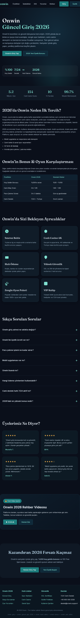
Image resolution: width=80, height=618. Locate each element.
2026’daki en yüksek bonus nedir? (17, 401)
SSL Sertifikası (46, 596)
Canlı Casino (26, 600)
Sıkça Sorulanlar (8, 600)
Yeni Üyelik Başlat (50, 570)
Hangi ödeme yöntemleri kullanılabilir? (19, 380)
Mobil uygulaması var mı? (13, 360)
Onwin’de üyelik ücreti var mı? (15, 340)
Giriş (64, 4)
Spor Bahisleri (27, 596)
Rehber (52, 4)
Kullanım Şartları (47, 603)
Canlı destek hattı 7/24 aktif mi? (16, 391)
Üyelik (75, 4)
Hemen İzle (25, 522)
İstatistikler (27, 4)
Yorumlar (43, 4)
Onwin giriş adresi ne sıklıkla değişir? (19, 330)
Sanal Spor (26, 603)
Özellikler (16, 4)
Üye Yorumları (7, 603)
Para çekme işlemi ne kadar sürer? (18, 350)
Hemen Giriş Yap (29, 570)
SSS (35, 4)
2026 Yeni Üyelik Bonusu (35, 53)
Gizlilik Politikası (47, 600)
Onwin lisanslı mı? (10, 370)
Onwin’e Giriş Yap (12, 53)
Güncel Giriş (6, 596)
